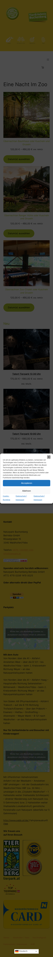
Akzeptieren (26, 483)
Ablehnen (26, 491)
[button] (48, 457)
